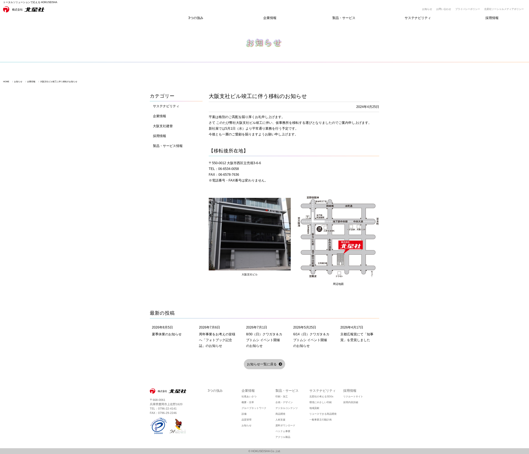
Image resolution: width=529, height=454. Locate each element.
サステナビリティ (418, 18)
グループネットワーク (254, 408)
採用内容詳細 (350, 402)
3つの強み (195, 18)
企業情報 (269, 18)
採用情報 (492, 18)
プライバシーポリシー (467, 9)
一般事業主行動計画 (320, 419)
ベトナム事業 (282, 431)
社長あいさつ (249, 396)
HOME (6, 81)
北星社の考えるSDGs (321, 396)
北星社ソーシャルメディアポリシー (504, 9)
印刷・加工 (281, 396)
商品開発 (280, 413)
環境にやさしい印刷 (320, 402)
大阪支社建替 (163, 126)
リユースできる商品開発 (323, 413)
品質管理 (246, 419)
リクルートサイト (353, 396)
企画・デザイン (284, 402)
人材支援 (280, 419)
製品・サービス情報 (168, 146)
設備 (244, 413)
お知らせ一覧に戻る (262, 364)
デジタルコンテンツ (286, 408)
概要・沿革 (248, 402)
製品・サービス (343, 18)
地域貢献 (314, 408)
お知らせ (427, 9)
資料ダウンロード (285, 425)
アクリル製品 (282, 437)
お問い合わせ (443, 9)
